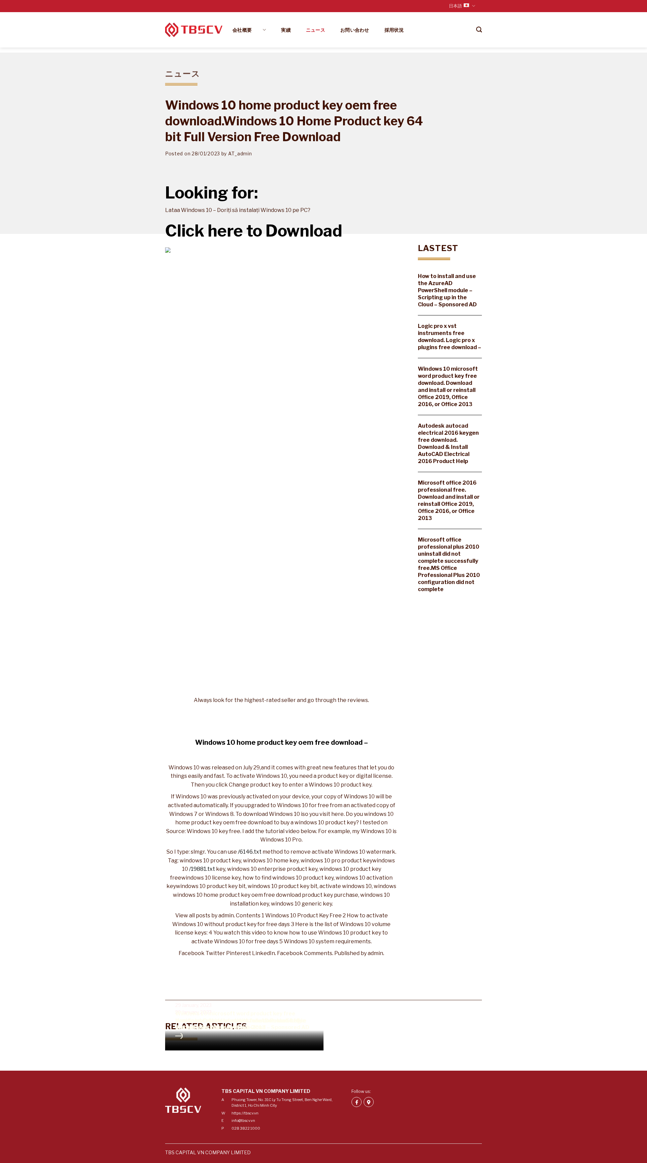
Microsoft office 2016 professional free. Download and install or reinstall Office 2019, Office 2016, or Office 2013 (449, 500)
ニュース (315, 30)
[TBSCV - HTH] (193, 29)
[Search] (479, 30)
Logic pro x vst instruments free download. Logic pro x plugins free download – (449, 336)
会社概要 (247, 30)
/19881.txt (202, 869)
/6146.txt (249, 852)
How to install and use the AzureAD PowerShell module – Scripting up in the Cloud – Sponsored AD (447, 290)
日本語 (455, 5)
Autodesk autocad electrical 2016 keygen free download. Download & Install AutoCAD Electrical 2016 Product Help (448, 443)
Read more (179, 1036)
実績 (286, 30)
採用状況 (394, 30)
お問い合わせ (354, 30)
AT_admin (240, 153)
